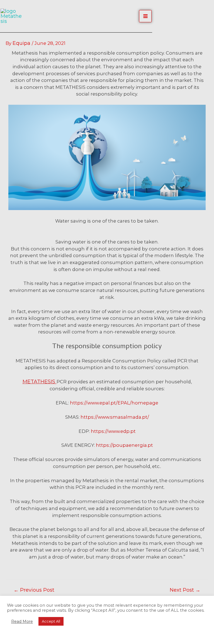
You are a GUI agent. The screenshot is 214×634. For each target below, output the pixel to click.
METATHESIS (40, 382)
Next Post (185, 589)
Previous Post (34, 589)
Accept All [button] (51, 621)
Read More (22, 621)
